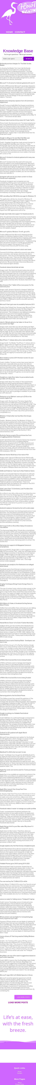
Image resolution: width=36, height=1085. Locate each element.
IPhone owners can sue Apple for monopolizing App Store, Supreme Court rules (16, 917)
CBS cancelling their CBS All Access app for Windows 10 (18, 196)
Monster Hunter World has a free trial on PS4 (14, 454)
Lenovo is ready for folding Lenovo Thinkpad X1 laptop (17, 899)
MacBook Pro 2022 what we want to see (13, 752)
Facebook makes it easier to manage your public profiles (18, 808)
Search (29, 59)
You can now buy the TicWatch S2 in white (13, 881)
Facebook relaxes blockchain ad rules (12, 267)
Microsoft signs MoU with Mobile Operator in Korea (16, 975)
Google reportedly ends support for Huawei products (17, 214)
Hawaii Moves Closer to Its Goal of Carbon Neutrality (16, 623)
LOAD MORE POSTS (23, 997)
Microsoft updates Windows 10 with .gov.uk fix (15, 231)
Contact (19, 1073)
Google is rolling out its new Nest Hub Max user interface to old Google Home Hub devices (15, 138)
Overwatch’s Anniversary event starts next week (15, 249)
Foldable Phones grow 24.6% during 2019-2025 (15, 863)
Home (20, 1071)
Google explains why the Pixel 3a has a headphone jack (17, 846)
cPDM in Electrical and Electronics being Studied (15, 660)
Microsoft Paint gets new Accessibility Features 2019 (17, 304)
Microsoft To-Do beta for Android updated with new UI (17, 83)
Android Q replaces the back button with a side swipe (17, 508)
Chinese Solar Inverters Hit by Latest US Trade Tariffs (17, 120)
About (20, 1082)
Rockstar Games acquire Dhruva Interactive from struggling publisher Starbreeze (16, 436)
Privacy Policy (19, 1084)
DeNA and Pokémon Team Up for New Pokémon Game (17, 471)
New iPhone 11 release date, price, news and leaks (16, 340)
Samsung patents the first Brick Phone (12, 695)
